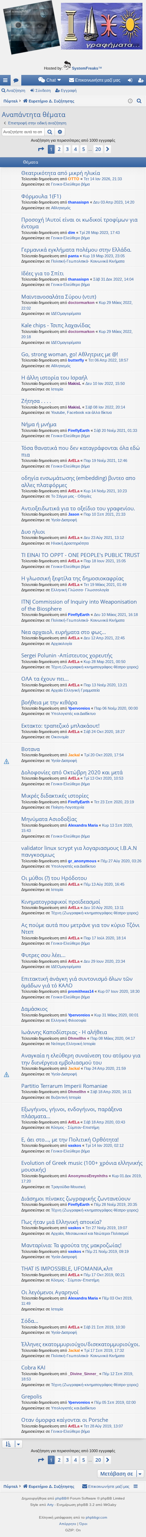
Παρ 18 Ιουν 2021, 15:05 (105, 561)
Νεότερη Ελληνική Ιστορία (73, 1044)
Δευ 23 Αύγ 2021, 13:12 (104, 537)
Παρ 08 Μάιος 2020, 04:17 (112, 1038)
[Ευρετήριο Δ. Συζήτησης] (73, 28)
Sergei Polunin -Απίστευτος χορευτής (66, 655)
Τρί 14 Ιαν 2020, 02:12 (104, 1145)
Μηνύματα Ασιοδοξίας (49, 818)
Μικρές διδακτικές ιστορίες (55, 795)
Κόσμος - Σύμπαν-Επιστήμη (75, 1127)
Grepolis (31, 1396)
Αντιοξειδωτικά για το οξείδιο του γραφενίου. (78, 508)
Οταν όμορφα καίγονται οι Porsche (64, 1419)
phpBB (61, 1498)
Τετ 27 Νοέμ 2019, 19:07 (106, 1228)
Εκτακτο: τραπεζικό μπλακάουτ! (60, 725)
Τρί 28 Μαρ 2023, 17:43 (99, 232)
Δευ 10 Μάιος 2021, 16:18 (116, 614)
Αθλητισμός (61, 208)
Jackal (74, 755)
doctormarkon (81, 302)
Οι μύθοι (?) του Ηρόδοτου (54, 877)
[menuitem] (50, 80)
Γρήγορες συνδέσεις (7, 82)
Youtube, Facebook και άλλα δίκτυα (81, 412)
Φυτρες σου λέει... (43, 954)
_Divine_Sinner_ (83, 1374)
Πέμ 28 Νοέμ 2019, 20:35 (115, 1204)
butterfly (76, 360)
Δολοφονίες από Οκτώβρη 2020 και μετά (72, 772)
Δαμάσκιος (34, 1008)
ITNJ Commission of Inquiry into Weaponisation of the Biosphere (79, 605)
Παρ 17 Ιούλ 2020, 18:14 (105, 938)
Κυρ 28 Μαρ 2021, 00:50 (104, 661)
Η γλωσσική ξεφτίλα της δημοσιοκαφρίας (72, 578)
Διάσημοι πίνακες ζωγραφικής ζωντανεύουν (75, 1198)
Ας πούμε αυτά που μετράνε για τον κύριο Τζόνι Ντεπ (80, 928)
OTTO (73, 179)
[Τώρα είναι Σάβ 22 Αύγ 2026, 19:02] (130, 101)
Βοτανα (30, 748)
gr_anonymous (82, 861)
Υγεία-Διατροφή (64, 520)
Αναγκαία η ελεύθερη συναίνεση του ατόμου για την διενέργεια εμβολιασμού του (80, 1059)
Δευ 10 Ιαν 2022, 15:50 (105, 383)
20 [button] (98, 149)
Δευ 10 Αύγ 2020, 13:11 (104, 907)
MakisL (74, 383)
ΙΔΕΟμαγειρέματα (66, 313)
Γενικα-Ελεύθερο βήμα (70, 184)
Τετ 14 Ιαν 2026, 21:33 (103, 179)
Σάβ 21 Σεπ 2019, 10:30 (104, 1327)
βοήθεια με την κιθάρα (49, 702)
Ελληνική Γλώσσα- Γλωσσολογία (80, 590)
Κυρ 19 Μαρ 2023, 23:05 (104, 256)
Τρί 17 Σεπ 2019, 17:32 (104, 1350)
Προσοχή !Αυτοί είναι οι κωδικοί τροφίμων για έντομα (79, 223)
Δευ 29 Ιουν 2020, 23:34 (104, 961)
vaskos (74, 1145)
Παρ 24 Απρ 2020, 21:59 (105, 1068)
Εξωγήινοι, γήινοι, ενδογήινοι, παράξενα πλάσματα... (71, 1112)
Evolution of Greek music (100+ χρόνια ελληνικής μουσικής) (81, 1166)
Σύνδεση (43, 90)
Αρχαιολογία (61, 643)
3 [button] (67, 149)
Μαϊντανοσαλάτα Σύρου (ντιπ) (58, 296)
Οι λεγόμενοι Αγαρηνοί (50, 1292)
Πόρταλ (11, 101)
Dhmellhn (77, 1038)
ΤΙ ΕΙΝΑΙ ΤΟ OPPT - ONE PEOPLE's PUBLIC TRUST (80, 554)
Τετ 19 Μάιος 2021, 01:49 (105, 584)
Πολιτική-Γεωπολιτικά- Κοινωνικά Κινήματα (87, 261)
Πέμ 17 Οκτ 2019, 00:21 (104, 1275)
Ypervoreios (79, 708)
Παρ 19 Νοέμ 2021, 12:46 (105, 460)
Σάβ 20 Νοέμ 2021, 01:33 (115, 430)
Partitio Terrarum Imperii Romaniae (64, 1085)
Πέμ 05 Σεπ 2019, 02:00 (115, 1402)
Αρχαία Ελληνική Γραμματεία (75, 690)
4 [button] (75, 149)
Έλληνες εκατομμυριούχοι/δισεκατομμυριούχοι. (80, 1344)
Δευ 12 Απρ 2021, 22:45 (104, 638)
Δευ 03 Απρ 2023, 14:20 (113, 202)
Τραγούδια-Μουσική (68, 1187)
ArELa (73, 460)
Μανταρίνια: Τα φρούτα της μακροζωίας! (71, 1245)
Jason (73, 514)
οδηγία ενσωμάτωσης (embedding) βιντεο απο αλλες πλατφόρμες (78, 481)
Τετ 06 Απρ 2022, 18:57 (108, 360)
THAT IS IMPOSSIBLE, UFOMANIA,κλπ (67, 1268)
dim (71, 232)
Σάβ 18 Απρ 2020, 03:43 (104, 1122)
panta (73, 256)
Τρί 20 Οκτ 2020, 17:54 (104, 755)
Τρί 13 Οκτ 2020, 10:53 (103, 778)
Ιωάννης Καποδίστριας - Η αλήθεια (64, 1032)
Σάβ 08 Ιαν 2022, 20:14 (105, 407)
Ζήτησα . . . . (36, 400)
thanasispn (78, 202)
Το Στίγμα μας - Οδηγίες (71, 496)
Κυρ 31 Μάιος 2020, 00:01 (116, 1015)
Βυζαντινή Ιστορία (66, 1097)
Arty (50, 1505)
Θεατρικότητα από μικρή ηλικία (60, 172)
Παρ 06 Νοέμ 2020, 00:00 (116, 708)
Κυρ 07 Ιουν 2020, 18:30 (119, 991)
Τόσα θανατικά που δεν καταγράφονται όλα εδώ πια (80, 451)
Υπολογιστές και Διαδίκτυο (73, 713)
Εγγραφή (69, 90)
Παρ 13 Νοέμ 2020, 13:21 (105, 685)
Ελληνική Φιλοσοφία (68, 1020)
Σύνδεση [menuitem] (131, 82)
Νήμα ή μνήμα (38, 424)
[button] (40, 149)
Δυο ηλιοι (33, 531)
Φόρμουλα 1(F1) (41, 196)
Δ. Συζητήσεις (17, 82)
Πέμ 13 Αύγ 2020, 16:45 (104, 884)
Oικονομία (59, 737)
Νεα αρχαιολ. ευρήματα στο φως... (63, 631)
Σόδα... (29, 1320)
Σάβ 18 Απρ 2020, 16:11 (110, 1092)
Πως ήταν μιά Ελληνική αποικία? (61, 1221)
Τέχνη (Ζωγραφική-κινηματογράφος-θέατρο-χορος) (95, 667)
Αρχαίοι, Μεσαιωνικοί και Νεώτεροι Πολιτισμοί (89, 1233)
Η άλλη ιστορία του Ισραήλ (54, 377)
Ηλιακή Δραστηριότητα (70, 543)
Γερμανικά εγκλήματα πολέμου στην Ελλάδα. (76, 249)
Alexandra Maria (83, 825)
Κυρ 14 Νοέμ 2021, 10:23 (105, 491)
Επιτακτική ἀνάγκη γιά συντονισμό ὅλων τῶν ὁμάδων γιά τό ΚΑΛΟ (77, 982)
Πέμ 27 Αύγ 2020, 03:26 (121, 861)
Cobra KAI (33, 1367)
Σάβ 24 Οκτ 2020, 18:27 (104, 731)
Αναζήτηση (15, 90)
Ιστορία (57, 389)
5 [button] (83, 149)
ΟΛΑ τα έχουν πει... (45, 678)
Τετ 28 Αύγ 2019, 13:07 (103, 1426)
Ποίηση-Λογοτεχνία (67, 807)
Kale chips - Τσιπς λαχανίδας (55, 325)
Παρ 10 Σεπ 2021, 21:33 (104, 514)
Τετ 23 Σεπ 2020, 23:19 (114, 802)
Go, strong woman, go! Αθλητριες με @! (69, 354)
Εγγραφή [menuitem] (142, 82)
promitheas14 (81, 991)
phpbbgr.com (96, 1517)
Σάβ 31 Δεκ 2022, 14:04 (113, 279)
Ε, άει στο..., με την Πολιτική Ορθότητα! (70, 1139)
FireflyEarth (79, 430)
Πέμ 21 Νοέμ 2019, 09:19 (107, 1251)
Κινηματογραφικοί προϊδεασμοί (60, 901)
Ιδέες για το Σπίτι (42, 273)
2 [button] (59, 149)
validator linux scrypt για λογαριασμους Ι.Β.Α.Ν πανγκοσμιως (79, 851)
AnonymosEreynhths (88, 1176)
